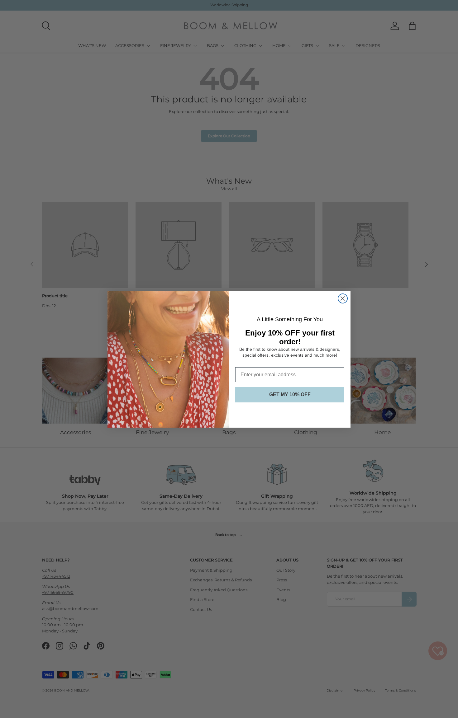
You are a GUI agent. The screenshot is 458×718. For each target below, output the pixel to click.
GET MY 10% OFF (290, 394)
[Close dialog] (342, 298)
